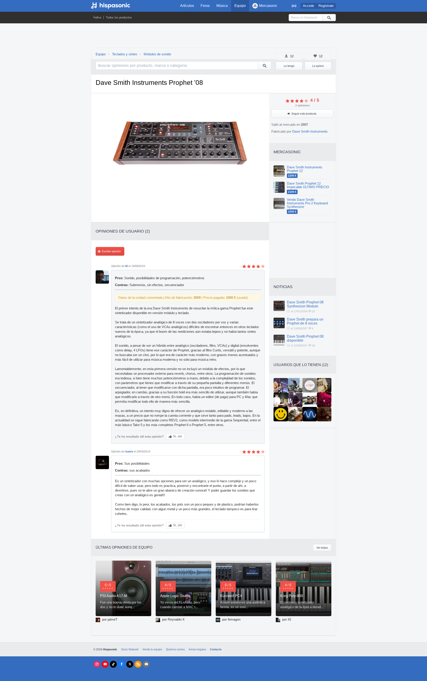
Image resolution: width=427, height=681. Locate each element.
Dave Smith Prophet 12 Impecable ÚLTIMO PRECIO (308, 185)
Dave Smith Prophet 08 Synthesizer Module (305, 304)
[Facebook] (121, 664)
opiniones (302, 105)
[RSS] (138, 664)
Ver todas (322, 547)
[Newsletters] (146, 664)
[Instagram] (96, 664)
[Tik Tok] (113, 664)
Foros (205, 6)
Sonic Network (130, 649)
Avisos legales (197, 649)
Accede (308, 6)
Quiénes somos (175, 649)
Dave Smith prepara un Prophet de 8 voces (305, 321)
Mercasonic (268, 6)
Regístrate (326, 6)
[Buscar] (329, 17)
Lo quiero (318, 66)
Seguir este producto (303, 113)
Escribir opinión (111, 251)
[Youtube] (105, 664)
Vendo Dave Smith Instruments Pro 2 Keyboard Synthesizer (307, 203)
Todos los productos (119, 17)
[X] (129, 664)
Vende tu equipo (152, 649)
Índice (97, 17)
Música (222, 6)
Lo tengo (289, 66)
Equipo (240, 6)
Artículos (187, 6)
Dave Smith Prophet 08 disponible (305, 338)
